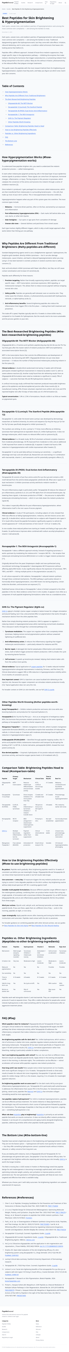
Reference (39, 1326)
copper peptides (37, 667)
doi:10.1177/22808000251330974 (51, 1246)
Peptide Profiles (16, 2)
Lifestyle (38, 1335)
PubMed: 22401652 (12, 1255)
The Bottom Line (11, 141)
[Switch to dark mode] (65, 2)
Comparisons (39, 2)
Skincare (38, 1329)
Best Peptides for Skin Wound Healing (45, 926)
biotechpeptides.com (12, 1281)
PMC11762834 (53, 1206)
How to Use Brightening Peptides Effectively (21, 130)
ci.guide (47, 1233)
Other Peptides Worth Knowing (19, 122)
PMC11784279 (60, 1212)
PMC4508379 (9, 1290)
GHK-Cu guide (49, 690)
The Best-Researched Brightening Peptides (20, 99)
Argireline (17, 1115)
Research (30, 2)
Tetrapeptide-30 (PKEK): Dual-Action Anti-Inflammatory (27, 111)
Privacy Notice (40, 1340)
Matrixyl (30, 1092)
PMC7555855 (44, 1224)
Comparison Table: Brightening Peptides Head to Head (24, 126)
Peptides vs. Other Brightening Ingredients (20, 133)
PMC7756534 (61, 1230)
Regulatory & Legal (53, 2)
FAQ (6, 137)
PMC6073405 (21, 1296)
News (37, 1324)
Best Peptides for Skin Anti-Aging (16, 926)
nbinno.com (30, 1240)
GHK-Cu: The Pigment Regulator (19, 118)
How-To (46, 2)
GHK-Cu (4, 611)
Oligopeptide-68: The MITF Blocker (20, 103)
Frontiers (29, 1218)
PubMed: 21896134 (12, 1275)
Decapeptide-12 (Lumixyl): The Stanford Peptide (25, 107)
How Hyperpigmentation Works (16, 92)
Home (3, 9)
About (60, 2)
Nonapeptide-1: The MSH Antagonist (21, 114)
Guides (23, 2)
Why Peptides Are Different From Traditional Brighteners (25, 96)
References (9, 145)
